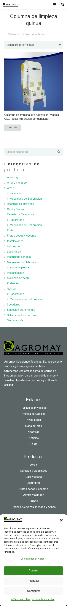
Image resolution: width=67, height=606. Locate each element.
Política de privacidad (34, 407)
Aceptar (33, 570)
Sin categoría (15, 320)
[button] (61, 520)
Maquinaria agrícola (19, 256)
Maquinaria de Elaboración (26, 198)
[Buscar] (62, 4)
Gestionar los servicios (32, 558)
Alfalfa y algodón (33, 495)
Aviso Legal (34, 419)
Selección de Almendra (21, 309)
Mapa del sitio (33, 426)
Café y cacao (33, 477)
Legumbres (14, 251)
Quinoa (11, 288)
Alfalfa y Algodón (17, 182)
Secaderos (13, 304)
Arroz (10, 188)
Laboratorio (17, 193)
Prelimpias (13, 283)
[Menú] (54, 4)
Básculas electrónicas (20, 204)
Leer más (12, 127)
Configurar (33, 591)
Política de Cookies (21, 599)
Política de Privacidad (43, 599)
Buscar (58, 152)
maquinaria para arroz (20, 267)
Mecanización (15, 272)
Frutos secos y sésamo (21, 235)
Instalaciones (15, 241)
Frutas (11, 230)
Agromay (12, 177)
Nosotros (33, 432)
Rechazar (33, 580)
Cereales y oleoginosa (33, 470)
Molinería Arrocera (18, 278)
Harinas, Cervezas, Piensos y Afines (34, 507)
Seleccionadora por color (22, 315)
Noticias (34, 438)
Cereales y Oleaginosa (20, 214)
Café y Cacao (15, 209)
